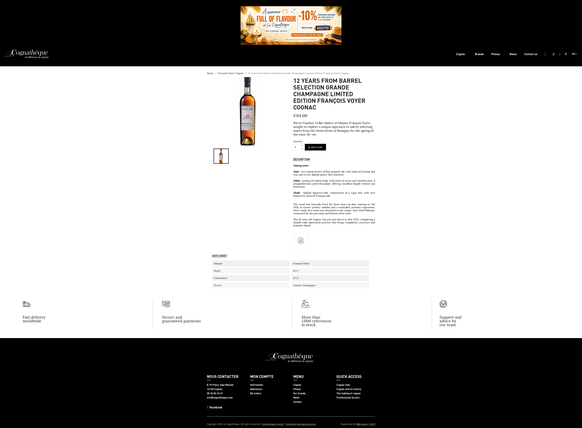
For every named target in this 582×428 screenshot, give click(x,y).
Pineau (297, 389)
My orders (255, 393)
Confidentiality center (273, 424)
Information (256, 384)
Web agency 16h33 (365, 424)
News (296, 397)
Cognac (297, 384)
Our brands (299, 393)
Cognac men (343, 384)
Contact (297, 401)
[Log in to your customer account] (559, 54)
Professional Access (348, 397)
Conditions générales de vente (301, 424)
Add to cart (317, 147)
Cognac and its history (348, 389)
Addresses (256, 389)
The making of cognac (348, 393)
